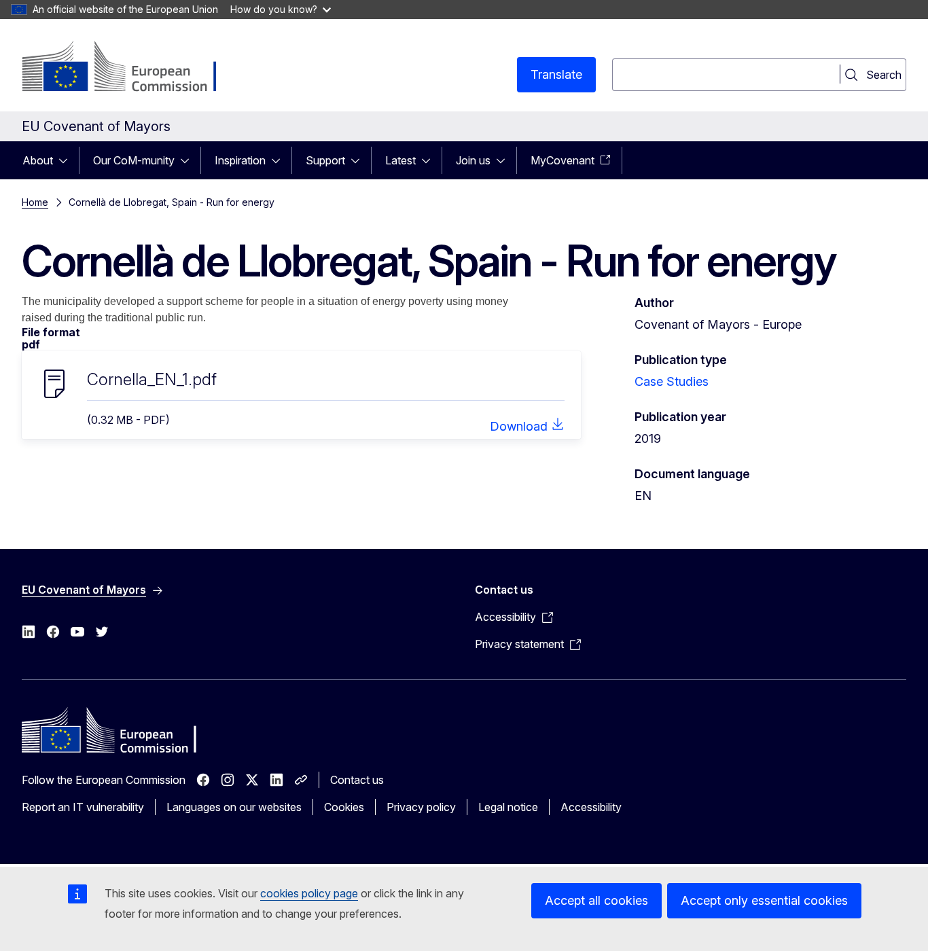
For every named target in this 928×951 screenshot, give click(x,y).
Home (35, 202)
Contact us (357, 780)
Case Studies (672, 381)
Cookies (344, 807)
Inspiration (240, 160)
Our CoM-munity (134, 160)
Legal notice (508, 807)
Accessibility (591, 807)
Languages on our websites (234, 807)
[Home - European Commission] (131, 68)
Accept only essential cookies (764, 900)
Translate (556, 74)
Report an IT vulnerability (83, 807)
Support (325, 160)
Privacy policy (421, 807)
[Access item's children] (67, 160)
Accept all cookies (596, 900)
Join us (473, 160)
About (37, 160)
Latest (400, 160)
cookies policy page (309, 893)
